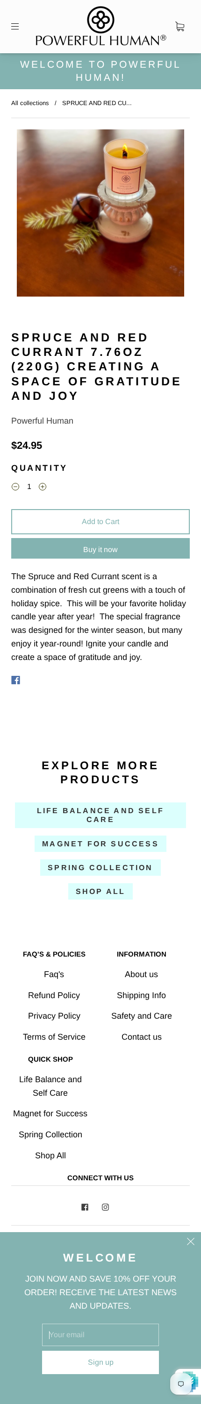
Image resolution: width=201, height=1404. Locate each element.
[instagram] (105, 1207)
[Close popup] (190, 1242)
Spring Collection (100, 868)
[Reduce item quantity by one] (15, 487)
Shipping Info (141, 995)
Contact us (142, 1037)
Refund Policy (54, 995)
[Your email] (100, 1335)
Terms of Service (54, 1037)
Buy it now (100, 549)
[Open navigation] (21, 26)
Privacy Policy (54, 1016)
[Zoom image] (100, 214)
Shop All (101, 891)
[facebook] (84, 1207)
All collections (30, 102)
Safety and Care (141, 1016)
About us (141, 974)
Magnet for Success (100, 844)
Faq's (54, 974)
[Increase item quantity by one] (42, 487)
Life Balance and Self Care (100, 815)
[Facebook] (16, 680)
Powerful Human (42, 420)
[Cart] (179, 26)
